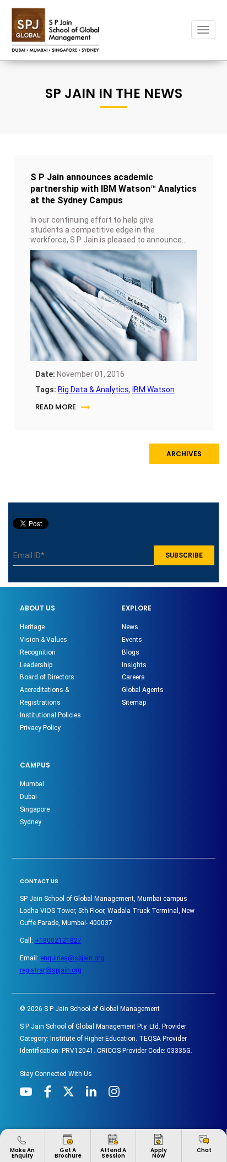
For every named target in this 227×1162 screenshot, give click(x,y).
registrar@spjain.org (51, 970)
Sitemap (134, 702)
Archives (184, 453)
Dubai (28, 797)
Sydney (30, 822)
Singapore (35, 809)
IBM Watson (153, 389)
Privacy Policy (40, 728)
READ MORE (55, 407)
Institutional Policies (50, 715)
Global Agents (143, 690)
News (130, 627)
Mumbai (32, 784)
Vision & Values (43, 640)
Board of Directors (47, 677)
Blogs (130, 652)
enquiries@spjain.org (72, 958)
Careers (133, 677)
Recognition (38, 652)
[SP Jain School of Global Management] (58, 30)
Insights (134, 665)
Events (132, 640)
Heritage (32, 627)
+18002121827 (58, 940)
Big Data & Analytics (93, 389)
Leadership (36, 665)
